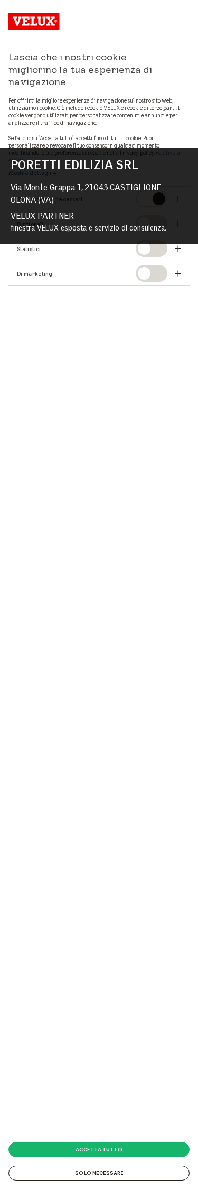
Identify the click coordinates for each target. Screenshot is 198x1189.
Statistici (29, 249)
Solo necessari (98, 1172)
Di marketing (34, 274)
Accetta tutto (99, 1149)
